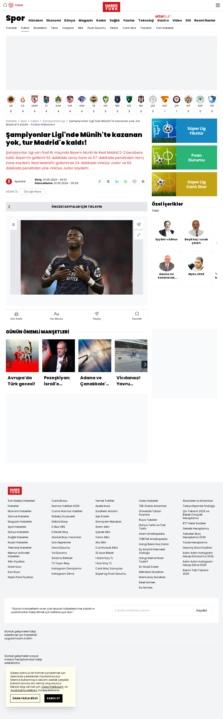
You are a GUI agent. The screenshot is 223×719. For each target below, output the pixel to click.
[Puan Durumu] (184, 157)
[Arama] (5, 5)
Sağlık (115, 20)
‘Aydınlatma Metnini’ (23, 690)
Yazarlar (146, 28)
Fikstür (114, 28)
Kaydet (201, 610)
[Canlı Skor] (184, 184)
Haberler (11, 121)
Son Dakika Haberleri (21, 501)
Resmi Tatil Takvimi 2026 (195, 572)
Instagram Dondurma (66, 568)
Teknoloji (146, 20)
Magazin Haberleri (20, 521)
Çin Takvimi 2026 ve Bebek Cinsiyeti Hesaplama (196, 514)
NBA (80, 28)
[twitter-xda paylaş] (108, 181)
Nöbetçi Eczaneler (63, 516)
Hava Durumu (61, 547)
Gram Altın (102, 527)
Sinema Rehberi (62, 558)
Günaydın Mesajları (108, 521)
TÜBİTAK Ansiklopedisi (153, 539)
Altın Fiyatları (16, 561)
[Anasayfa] (15, 491)
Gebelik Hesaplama (196, 528)
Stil (188, 20)
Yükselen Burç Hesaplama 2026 (194, 535)
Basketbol (40, 28)
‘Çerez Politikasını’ (52, 687)
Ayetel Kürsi (102, 506)
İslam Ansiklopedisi (152, 534)
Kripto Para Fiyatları (20, 577)
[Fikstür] (184, 131)
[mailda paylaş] (134, 181)
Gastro (163, 20)
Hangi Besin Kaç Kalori (154, 544)
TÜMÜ (155, 211)
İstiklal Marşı (60, 521)
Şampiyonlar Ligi (54, 121)
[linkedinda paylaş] (116, 181)
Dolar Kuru (14, 567)
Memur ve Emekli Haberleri (19, 554)
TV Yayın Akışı (60, 563)
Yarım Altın (102, 537)
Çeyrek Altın (102, 532)
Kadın (101, 20)
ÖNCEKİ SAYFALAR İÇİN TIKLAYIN (76, 206)
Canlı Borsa (59, 501)
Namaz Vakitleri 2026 (65, 506)
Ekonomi (53, 20)
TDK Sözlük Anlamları (153, 506)
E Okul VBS (58, 527)
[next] (145, 364)
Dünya (69, 20)
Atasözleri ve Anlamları (198, 501)
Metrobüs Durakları (151, 572)
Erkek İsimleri (147, 582)
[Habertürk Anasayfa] (111, 6)
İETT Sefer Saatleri (194, 523)
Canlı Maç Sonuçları (109, 568)
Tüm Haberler (165, 28)
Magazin (86, 20)
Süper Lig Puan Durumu (110, 574)
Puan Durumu (97, 28)
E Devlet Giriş (60, 532)
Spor (15, 18)
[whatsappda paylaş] (125, 181)
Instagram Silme (63, 574)
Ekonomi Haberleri (19, 511)
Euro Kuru (14, 572)
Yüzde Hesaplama (195, 542)
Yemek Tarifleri (104, 501)
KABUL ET (53, 698)
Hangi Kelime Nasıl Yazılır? (151, 559)
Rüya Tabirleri (148, 520)
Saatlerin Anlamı (106, 511)
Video (177, 20)
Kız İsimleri (145, 587)
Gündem (35, 20)
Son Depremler (61, 542)
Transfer (11, 28)
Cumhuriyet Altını (106, 547)
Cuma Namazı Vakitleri (67, 511)
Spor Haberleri (17, 527)
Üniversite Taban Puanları (150, 512)
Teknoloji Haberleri (20, 547)
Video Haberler (148, 501)
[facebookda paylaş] (99, 181)
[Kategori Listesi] (218, 5)
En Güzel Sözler (149, 567)
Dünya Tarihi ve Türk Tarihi (152, 526)
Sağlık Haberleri (18, 537)
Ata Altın (100, 542)
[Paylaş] (138, 224)
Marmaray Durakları (152, 577)
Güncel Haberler (18, 516)
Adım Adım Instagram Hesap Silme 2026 (198, 563)
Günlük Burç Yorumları (66, 537)
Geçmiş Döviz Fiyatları (197, 547)
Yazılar (129, 20)
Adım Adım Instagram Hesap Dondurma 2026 (198, 554)
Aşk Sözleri (102, 516)
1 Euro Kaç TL (103, 563)
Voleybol (68, 28)
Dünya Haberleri (18, 532)
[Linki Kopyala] (143, 181)
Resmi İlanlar (205, 20)
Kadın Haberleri (18, 542)
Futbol (25, 28)
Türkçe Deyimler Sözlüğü (199, 506)
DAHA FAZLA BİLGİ (25, 698)
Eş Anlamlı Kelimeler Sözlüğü (152, 551)
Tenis (54, 28)
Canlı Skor (129, 28)
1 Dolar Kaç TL (104, 558)
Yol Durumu (59, 553)
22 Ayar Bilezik (104, 553)
